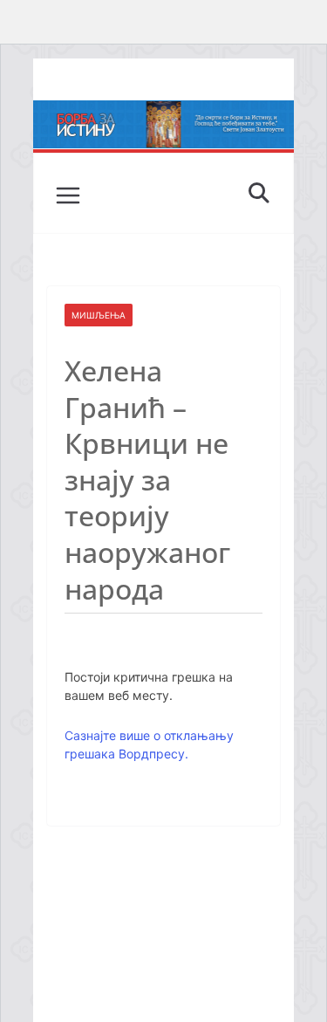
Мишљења (99, 315)
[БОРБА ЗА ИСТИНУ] (164, 112)
